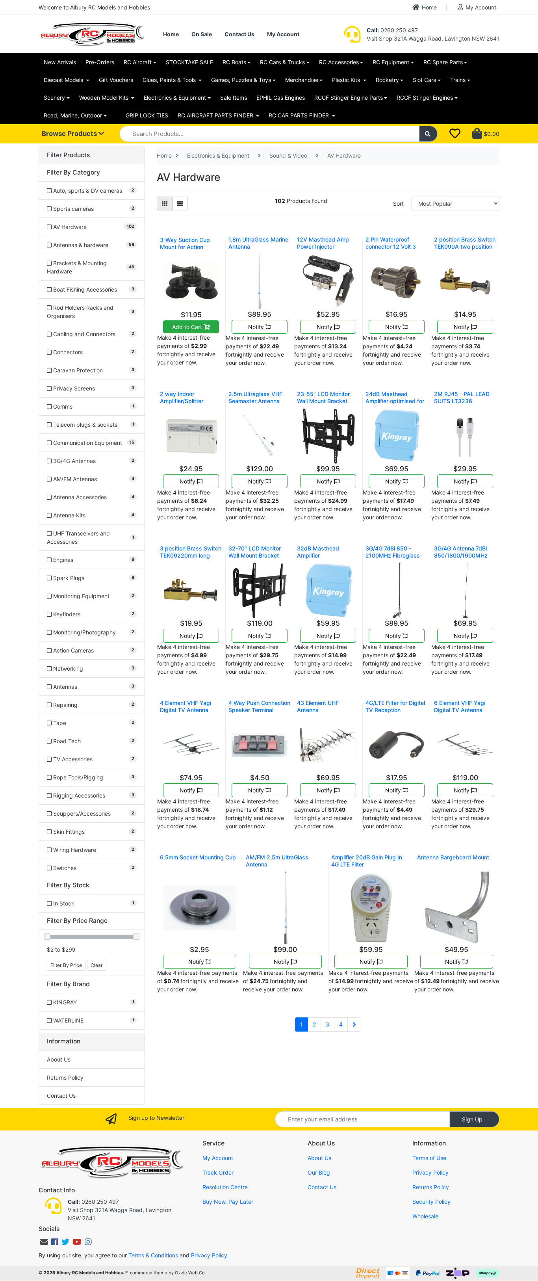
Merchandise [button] (301, 79)
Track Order (218, 1172)
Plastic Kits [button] (347, 79)
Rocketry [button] (387, 79)
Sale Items (233, 97)
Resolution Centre (225, 1187)
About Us (58, 1059)
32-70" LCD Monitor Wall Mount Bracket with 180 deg (254, 555)
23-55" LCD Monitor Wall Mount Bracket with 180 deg (323, 400)
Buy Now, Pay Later (227, 1201)
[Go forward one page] (354, 1024)
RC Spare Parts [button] (443, 62)
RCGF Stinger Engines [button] (425, 97)
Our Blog (319, 1172)
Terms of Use (429, 1158)
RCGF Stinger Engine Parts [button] (348, 97)
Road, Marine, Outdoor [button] (73, 115)
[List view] (180, 203)
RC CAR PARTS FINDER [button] (299, 115)
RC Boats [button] (234, 62)
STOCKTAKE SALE (189, 62)
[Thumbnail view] (165, 203)
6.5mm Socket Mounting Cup (198, 857)
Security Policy (431, 1201)
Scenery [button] (54, 97)
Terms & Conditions (153, 1255)
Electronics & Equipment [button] (175, 97)
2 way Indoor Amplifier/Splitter (181, 397)
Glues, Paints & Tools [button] (170, 79)
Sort (398, 203)
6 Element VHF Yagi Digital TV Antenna (459, 706)
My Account (481, 7)
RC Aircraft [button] (138, 62)
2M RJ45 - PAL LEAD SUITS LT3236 (462, 397)
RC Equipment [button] (391, 62)
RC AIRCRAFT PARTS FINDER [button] (216, 115)
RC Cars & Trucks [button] (282, 62)
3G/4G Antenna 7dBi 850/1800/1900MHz (461, 552)
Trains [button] (458, 79)
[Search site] (428, 134)
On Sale (201, 34)
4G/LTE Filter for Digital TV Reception (395, 706)
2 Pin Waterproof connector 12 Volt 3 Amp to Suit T (390, 246)
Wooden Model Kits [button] (104, 97)
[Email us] (44, 1242)
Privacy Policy (430, 1172)
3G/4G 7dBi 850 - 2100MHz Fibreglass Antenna (392, 555)
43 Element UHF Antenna (318, 706)
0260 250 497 (392, 30)
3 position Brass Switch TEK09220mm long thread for (190, 555)
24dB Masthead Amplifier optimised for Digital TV (394, 400)
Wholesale (425, 1216)
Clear (97, 965)
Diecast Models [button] (64, 79)
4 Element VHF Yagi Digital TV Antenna (185, 706)
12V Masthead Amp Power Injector (323, 243)
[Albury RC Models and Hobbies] (92, 33)
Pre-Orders (99, 62)
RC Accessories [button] (339, 62)
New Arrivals (60, 62)
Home (429, 7)
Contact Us (239, 34)
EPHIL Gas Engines (280, 97)
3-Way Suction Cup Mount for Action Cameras (185, 246)
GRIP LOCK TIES (147, 115)
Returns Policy (65, 1077)
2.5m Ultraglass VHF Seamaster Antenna (255, 397)
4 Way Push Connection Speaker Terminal (259, 706)
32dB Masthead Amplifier (318, 552)
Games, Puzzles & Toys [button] (241, 79)
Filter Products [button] (68, 155)
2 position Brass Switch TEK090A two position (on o (464, 246)
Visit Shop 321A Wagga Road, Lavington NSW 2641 (433, 38)
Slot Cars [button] (424, 79)
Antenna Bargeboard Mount (453, 857)
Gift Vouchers (116, 79)
